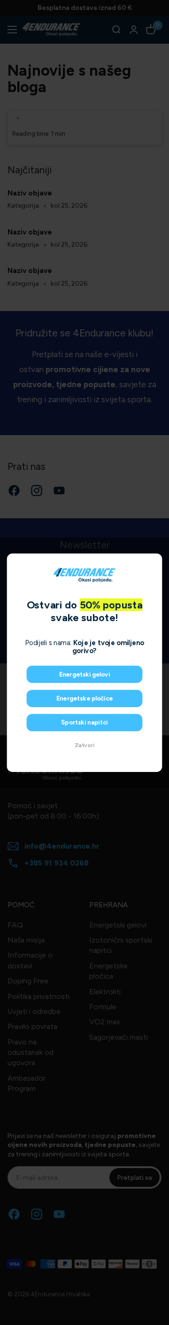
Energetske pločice (84, 698)
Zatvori (84, 745)
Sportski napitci (84, 722)
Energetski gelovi (84, 674)
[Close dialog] (154, 561)
